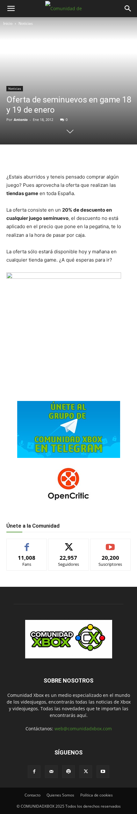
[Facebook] (32, 157)
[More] (91, 157)
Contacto (32, 795)
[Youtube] (103, 771)
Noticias (25, 23)
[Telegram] (76, 157)
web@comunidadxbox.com (83, 729)
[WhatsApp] (62, 157)
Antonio (21, 119)
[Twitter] (47, 157)
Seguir (68, 543)
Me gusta (27, 543)
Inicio (7, 23)
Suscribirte (110, 543)
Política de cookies (96, 795)
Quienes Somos (60, 795)
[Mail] (51, 771)
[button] (11, 8)
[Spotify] (68, 771)
